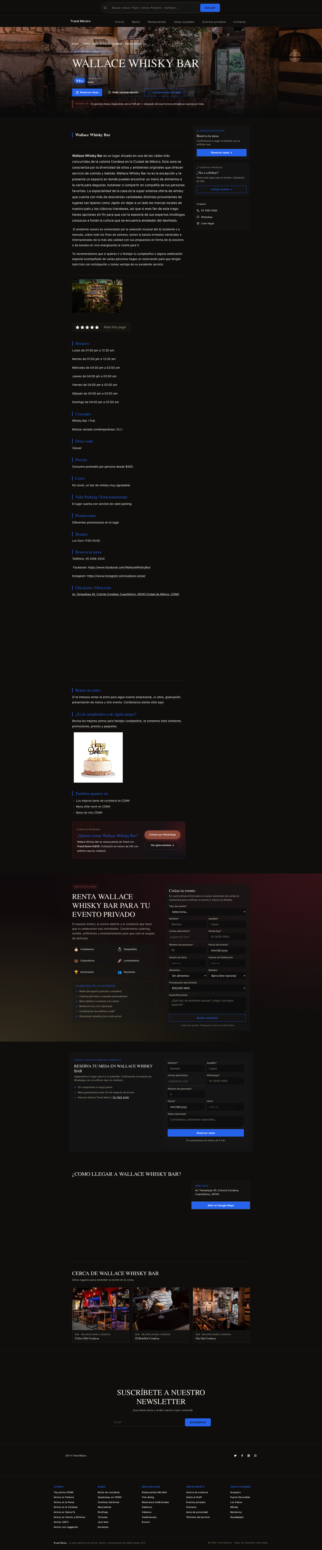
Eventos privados (214, 21)
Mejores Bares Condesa (107, 43)
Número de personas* (181, 944)
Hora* (210, 1101)
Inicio (75, 43)
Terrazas (103, 1517)
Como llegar (207, 223)
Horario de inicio (178, 957)
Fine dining (148, 1497)
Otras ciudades (184, 21)
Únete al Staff (194, 1497)
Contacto (239, 21)
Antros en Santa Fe (64, 1512)
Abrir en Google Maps (221, 1205)
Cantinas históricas (108, 1502)
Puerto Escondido (240, 1497)
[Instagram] (255, 1455)
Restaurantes (157, 21)
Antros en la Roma (64, 1502)
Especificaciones (178, 995)
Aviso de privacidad (197, 1512)
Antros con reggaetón (66, 1527)
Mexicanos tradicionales (155, 1502)
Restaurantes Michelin (154, 1492)
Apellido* (213, 918)
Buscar (210, 7)
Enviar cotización (207, 1017)
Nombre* (174, 918)
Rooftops (103, 1512)
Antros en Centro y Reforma (69, 1517)
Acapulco (235, 1492)
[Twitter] (235, 1455)
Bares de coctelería (109, 1492)
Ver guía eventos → (162, 845)
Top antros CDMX (63, 1492)
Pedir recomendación (125, 92)
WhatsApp (206, 217)
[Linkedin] (248, 1455)
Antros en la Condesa (66, 1507)
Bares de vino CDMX (89, 812)
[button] (128, 376)
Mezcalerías (104, 1507)
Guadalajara (237, 1517)
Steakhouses (149, 1517)
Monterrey (236, 1512)
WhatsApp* (215, 931)
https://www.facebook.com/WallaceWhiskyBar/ (119, 567)
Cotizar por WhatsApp (162, 834)
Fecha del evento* (218, 944)
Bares (136, 21)
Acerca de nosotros (197, 1492)
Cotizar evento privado (166, 92)
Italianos (146, 1512)
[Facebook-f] (242, 1455)
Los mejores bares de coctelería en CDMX (103, 800)
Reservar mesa (89, 92)
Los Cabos (236, 1502)
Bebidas (213, 970)
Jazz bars (103, 1522)
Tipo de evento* (178, 906)
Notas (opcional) (177, 1114)
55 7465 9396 (209, 210)
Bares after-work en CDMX (93, 806)
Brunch (146, 1522)
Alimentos (174, 970)
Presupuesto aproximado (183, 982)
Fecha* (171, 1101)
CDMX (86, 43)
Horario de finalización (220, 957)
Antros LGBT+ (61, 1522)
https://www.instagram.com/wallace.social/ (116, 576)
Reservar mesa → (221, 152)
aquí (161, 702)
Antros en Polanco (64, 1497)
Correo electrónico (178, 1075)
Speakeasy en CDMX (110, 1497)
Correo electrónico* (179, 931)
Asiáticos (147, 1507)
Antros (119, 21)
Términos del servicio (198, 1517)
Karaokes (103, 1527)
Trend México (80, 21)
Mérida (234, 1507)
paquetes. (110, 726)
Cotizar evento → (221, 189)
